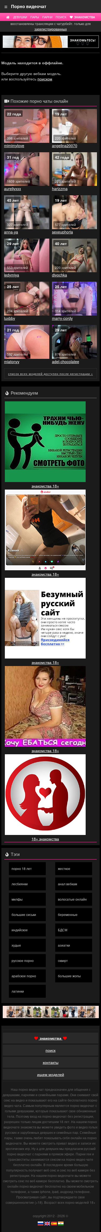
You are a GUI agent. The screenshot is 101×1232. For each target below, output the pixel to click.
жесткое (64, 868)
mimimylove (14, 145)
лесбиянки (20, 883)
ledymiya (11, 275)
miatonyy (11, 361)
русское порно (23, 960)
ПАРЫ (34, 17)
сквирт (63, 960)
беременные (68, 914)
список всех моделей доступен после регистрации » (50, 373)
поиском (44, 79)
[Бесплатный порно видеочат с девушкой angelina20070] (74, 126)
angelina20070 (64, 145)
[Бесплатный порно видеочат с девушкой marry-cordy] (74, 299)
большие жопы (69, 975)
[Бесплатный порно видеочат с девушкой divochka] (74, 255)
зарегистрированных (50, 29)
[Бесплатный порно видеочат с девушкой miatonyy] (26, 342)
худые (16, 945)
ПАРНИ (47, 17)
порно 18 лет (22, 868)
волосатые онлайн (72, 899)
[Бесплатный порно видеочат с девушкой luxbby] (26, 299)
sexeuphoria (62, 232)
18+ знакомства (45, 838)
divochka (59, 275)
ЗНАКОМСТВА (84, 17)
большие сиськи (24, 914)
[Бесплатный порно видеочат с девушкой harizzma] (74, 169)
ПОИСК (61, 17)
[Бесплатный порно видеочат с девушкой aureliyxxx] (26, 169)
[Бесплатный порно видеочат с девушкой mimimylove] (26, 126)
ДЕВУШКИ (20, 17)
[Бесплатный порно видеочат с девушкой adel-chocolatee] (74, 342)
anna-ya (11, 232)
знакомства (50, 1038)
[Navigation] (6, 6)
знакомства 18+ (45, 485)
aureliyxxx (12, 188)
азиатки (64, 945)
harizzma (60, 188)
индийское (20, 929)
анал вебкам (67, 883)
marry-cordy (62, 318)
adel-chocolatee (65, 361)
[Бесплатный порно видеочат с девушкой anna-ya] (26, 212)
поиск (50, 1050)
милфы (17, 899)
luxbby (9, 318)
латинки (18, 991)
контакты (50, 1062)
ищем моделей (50, 1074)
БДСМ (62, 929)
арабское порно (24, 975)
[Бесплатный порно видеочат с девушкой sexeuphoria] (74, 212)
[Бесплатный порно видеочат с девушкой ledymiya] (26, 255)
